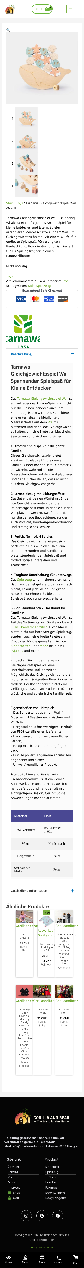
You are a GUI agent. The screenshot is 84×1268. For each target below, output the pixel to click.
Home (8, 1262)
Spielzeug (24, 579)
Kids (31, 285)
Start (9, 203)
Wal (50, 422)
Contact (58, 1262)
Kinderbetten (21, 646)
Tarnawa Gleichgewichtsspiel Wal (42, 398)
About (25, 1262)
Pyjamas (17, 650)
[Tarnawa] (23, 331)
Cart (75, 1263)
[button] (8, 30)
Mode (44, 646)
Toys (19, 203)
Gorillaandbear (27, 926)
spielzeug (43, 285)
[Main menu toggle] (70, 9)
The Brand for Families (30, 627)
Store (42, 1262)
